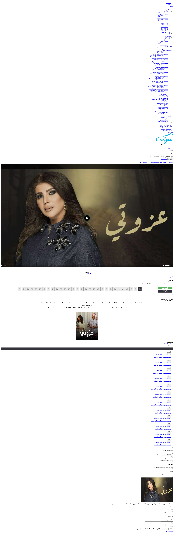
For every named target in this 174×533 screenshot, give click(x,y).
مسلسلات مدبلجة (167, 123)
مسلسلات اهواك (167, 39)
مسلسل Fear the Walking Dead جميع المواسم (158, 78)
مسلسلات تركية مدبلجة (162, 49)
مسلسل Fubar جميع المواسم (161, 74)
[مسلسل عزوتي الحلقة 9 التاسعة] (163, 434)
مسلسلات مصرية (164, 42)
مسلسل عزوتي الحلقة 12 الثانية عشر (161, 405)
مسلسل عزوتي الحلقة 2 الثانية (163, 429)
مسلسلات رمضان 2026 (162, 12)
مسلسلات (168, 3)
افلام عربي (168, 21)
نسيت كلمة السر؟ (164, 159)
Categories (171, 6)
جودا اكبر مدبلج (164, 117)
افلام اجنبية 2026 (164, 27)
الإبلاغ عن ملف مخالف (165, 460)
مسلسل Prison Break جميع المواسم (160, 65)
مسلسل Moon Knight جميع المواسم (160, 69)
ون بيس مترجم (164, 94)
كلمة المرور (170, 157)
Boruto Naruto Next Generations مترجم (159, 99)
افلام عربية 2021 (164, 24)
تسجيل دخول (170, 159)
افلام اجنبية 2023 (164, 30)
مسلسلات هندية (167, 116)
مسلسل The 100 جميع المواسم (161, 59)
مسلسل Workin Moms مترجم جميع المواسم (158, 91)
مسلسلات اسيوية (167, 114)
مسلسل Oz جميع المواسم (162, 67)
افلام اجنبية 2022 (164, 29)
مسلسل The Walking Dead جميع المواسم (158, 55)
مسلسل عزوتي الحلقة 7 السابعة (162, 381)
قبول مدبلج (165, 118)
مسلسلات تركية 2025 (166, 129)
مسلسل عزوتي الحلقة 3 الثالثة (162, 413)
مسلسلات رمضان (167, 11)
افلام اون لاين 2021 (166, 32)
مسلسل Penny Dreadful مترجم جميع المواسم (158, 86)
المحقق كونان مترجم (163, 95)
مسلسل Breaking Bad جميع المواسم (160, 81)
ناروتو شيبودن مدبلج (163, 112)
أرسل (172, 526)
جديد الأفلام (168, 10)
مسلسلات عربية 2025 (166, 127)
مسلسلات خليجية (164, 45)
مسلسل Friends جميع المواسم (161, 77)
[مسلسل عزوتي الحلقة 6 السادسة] (163, 394)
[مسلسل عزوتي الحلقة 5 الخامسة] (163, 370)
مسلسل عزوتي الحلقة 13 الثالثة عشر (161, 389)
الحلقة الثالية (86, 273)
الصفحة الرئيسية (167, 1)
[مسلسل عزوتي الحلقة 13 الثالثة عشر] (162, 386)
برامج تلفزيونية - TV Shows (165, 125)
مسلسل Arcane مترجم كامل (161, 113)
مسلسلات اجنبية (167, 50)
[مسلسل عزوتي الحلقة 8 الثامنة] (163, 442)
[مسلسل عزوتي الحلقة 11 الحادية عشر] (162, 418)
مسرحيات (168, 122)
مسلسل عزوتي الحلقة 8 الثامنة (162, 445)
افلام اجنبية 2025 (164, 28)
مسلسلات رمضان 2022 (162, 19)
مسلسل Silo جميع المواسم (162, 64)
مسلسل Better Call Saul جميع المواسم (159, 82)
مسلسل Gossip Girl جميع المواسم (160, 72)
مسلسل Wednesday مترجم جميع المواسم (158, 90)
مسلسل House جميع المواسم (161, 70)
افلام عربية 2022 (164, 23)
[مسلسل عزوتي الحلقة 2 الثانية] (163, 426)
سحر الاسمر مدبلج (164, 120)
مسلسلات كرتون (167, 92)
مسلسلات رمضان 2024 (162, 16)
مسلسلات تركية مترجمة (162, 47)
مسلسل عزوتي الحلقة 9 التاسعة (162, 437)
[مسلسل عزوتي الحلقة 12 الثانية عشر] (162, 402)
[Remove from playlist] (168, 353)
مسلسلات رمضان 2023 (162, 18)
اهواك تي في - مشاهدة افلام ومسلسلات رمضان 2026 (161, 162)
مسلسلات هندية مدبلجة (165, 126)
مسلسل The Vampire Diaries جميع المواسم (158, 56)
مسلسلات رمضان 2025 (162, 14)
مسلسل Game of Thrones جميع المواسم (159, 73)
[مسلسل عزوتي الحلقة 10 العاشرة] (162, 362)
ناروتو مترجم (165, 96)
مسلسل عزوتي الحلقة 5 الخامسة (162, 373)
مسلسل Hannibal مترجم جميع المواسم (159, 83)
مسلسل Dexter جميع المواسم (161, 80)
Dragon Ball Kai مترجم (163, 101)
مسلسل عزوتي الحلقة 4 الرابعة (162, 357)
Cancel (171, 460)
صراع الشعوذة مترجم (163, 108)
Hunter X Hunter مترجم (162, 105)
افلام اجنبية (168, 25)
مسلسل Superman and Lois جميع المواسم (158, 61)
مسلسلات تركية (167, 46)
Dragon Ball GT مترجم (163, 100)
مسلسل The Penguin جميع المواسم (160, 58)
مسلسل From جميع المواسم (161, 76)
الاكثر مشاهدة (168, 9)
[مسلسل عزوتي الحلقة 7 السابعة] (163, 378)
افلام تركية (168, 33)
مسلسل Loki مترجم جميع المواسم (160, 85)
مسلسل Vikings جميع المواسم (161, 52)
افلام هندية (168, 34)
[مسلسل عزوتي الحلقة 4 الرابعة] (163, 354)
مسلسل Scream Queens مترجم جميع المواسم (158, 87)
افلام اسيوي (168, 37)
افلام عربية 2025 (167, 130)
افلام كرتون (168, 36)
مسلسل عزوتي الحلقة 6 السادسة (162, 397)
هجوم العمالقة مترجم (163, 109)
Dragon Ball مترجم (163, 104)
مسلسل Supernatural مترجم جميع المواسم (158, 89)
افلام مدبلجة (168, 38)
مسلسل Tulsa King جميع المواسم (160, 54)
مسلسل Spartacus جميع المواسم (160, 63)
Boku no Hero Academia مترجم (161, 111)
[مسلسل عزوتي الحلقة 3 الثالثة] (163, 410)
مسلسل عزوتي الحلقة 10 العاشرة (162, 365)
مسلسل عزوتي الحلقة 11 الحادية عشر (161, 421)
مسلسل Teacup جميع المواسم (161, 60)
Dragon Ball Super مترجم (162, 103)
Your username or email (168, 156)
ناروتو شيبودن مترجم (163, 98)
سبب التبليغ (170, 454)
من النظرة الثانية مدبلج (163, 121)
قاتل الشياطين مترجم (163, 107)
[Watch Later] (170, 353)
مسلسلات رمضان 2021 (162, 20)
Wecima (168, 299)
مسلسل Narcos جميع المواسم (161, 68)
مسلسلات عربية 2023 (163, 43)
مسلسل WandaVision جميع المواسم (160, 51)
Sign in (169, 4)
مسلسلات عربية (164, 41)
